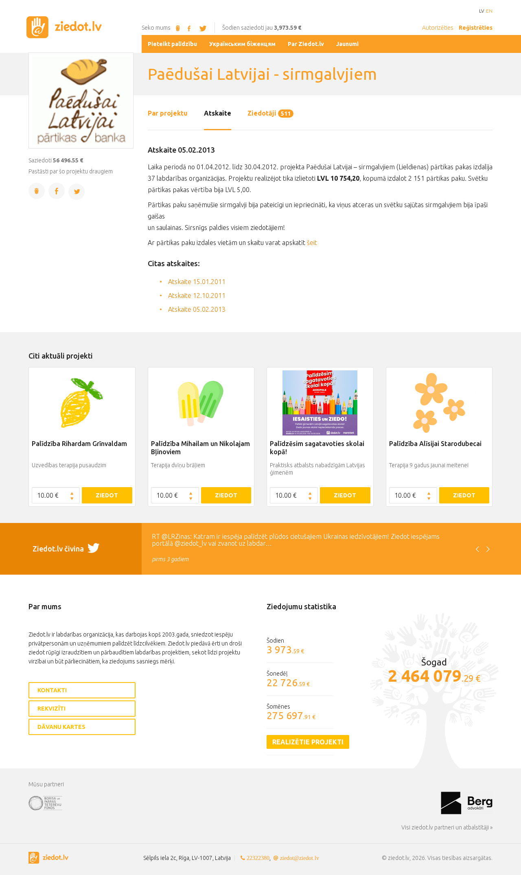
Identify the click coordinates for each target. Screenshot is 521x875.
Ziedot (107, 495)
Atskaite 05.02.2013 (196, 309)
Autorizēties (437, 27)
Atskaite (217, 113)
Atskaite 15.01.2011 (196, 281)
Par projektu (168, 113)
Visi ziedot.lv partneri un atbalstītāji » (447, 827)
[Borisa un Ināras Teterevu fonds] (234, 802)
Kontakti (52, 690)
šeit (312, 242)
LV (481, 11)
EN (489, 11)
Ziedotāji (269, 113)
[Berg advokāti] (467, 802)
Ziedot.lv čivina (59, 549)
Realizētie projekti (308, 742)
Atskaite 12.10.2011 (196, 295)
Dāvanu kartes (61, 727)
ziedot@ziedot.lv (299, 858)
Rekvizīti (51, 708)
